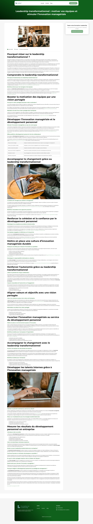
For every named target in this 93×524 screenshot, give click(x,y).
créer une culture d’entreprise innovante (42, 263)
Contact (47, 3)
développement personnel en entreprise (17, 140)
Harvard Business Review (39, 301)
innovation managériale (12, 336)
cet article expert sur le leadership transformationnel (28, 84)
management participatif (44, 115)
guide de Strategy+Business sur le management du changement (30, 206)
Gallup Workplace (37, 413)
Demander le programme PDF (13, 485)
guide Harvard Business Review (50, 108)
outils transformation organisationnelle (48, 214)
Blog (51, 3)
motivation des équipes (36, 419)
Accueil (42, 3)
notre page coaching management (28, 238)
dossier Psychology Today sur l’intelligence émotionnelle (34, 230)
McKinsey (31, 327)
